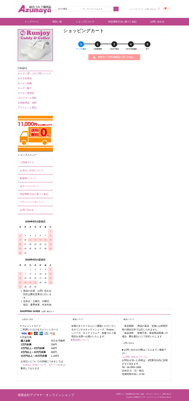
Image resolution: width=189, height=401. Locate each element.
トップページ (32, 21)
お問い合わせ (150, 9)
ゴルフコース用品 (27, 98)
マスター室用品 (26, 93)
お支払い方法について (31, 170)
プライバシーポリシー (31, 202)
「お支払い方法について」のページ (39, 365)
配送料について (28, 178)
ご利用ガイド (27, 162)
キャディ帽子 (25, 88)
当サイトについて (29, 186)
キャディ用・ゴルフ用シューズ (34, 73)
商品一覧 (57, 21)
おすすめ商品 (25, 78)
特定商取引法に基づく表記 (122, 21)
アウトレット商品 (27, 107)
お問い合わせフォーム (136, 357)
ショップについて (136, 9)
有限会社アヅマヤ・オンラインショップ (46, 395)
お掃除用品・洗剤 (27, 102)
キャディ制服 (25, 83)
